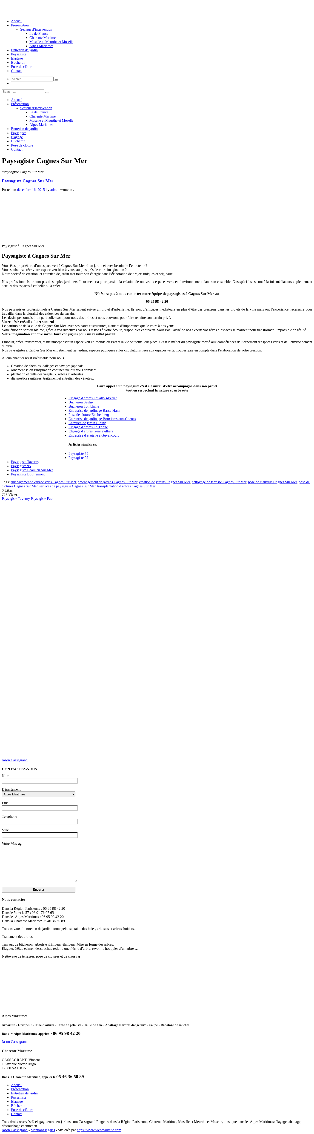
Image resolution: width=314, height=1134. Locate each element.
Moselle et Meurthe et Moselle (51, 42)
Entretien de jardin (24, 50)
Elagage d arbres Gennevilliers (91, 431)
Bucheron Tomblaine (84, 406)
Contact (16, 71)
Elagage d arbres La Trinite (88, 427)
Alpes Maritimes (41, 46)
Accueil (16, 21)
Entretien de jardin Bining (87, 423)
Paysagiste (18, 54)
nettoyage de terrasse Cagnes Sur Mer (219, 482)
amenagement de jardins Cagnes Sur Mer (107, 482)
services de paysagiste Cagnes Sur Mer (67, 486)
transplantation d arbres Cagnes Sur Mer (126, 486)
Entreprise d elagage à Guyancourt (94, 435)
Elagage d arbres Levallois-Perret (93, 398)
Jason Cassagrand (15, 760)
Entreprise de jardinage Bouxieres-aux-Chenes (102, 419)
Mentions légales (43, 1130)
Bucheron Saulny (81, 402)
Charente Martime (42, 38)
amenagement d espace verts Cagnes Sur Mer (43, 482)
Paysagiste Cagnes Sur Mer (27, 180)
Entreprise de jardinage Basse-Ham (94, 410)
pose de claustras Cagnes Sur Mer (272, 482)
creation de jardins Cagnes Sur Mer (164, 482)
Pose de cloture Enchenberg (89, 415)
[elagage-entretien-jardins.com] (46, 13)
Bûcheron (18, 62)
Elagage (17, 58)
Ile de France (38, 33)
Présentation (20, 25)
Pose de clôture (22, 67)
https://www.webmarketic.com (99, 1130)
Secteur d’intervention (36, 29)
